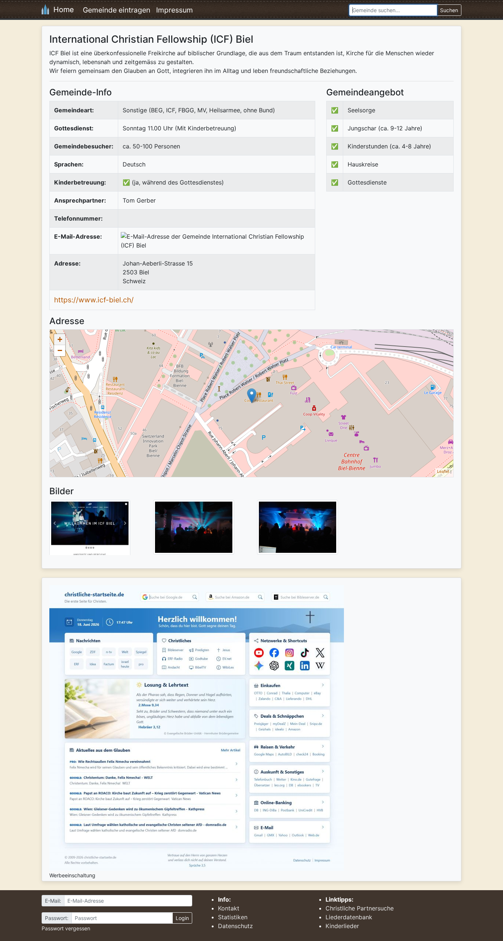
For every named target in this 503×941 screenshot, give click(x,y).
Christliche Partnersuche (360, 908)
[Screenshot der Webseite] (89, 530)
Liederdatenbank (349, 917)
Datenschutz (235, 926)
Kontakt (228, 908)
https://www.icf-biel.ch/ (94, 299)
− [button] (59, 350)
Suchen (449, 10)
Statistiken (232, 917)
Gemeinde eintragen (116, 10)
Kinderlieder (342, 926)
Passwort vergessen (66, 928)
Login (182, 918)
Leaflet (443, 471)
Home (61, 9)
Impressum (174, 10)
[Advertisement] (388, 257)
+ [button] (59, 339)
